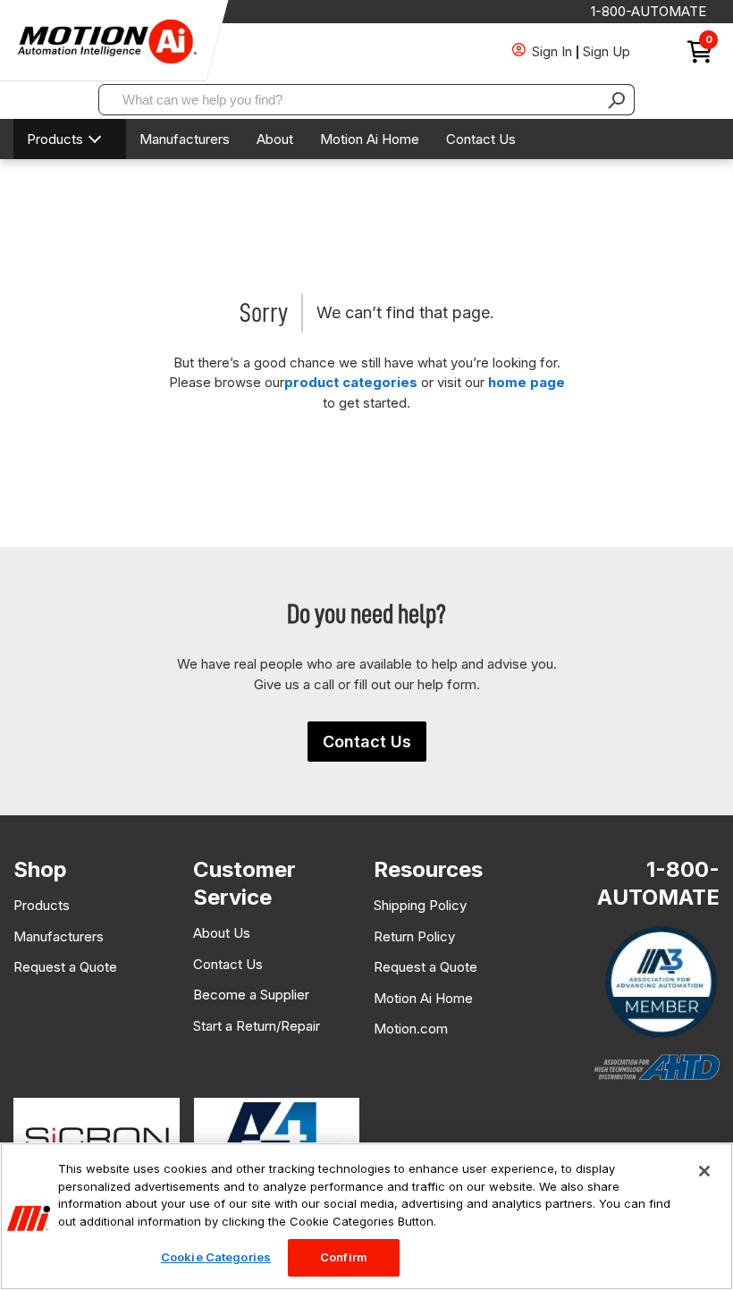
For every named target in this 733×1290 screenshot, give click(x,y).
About (275, 139)
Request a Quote (65, 966)
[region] (366, 1216)
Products (55, 139)
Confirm (343, 1257)
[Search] (617, 99)
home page (526, 382)
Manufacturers (184, 139)
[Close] (704, 1171)
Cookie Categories (216, 1257)
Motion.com (411, 1028)
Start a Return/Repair (256, 1025)
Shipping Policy (420, 905)
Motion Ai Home (369, 139)
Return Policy (414, 936)
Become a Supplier (251, 994)
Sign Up (606, 51)
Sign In (552, 51)
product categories (350, 382)
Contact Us (481, 139)
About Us (221, 932)
